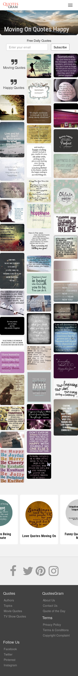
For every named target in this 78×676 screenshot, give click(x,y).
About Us (49, 600)
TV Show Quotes (15, 616)
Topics (8, 605)
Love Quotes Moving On (39, 536)
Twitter (8, 654)
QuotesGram (10, 5)
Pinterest (9, 660)
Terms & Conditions (56, 630)
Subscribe (60, 47)
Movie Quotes (13, 611)
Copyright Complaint (56, 635)
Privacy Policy (52, 624)
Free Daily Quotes (39, 40)
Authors (9, 600)
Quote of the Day (54, 611)
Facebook (10, 649)
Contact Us (50, 605)
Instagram (10, 665)
